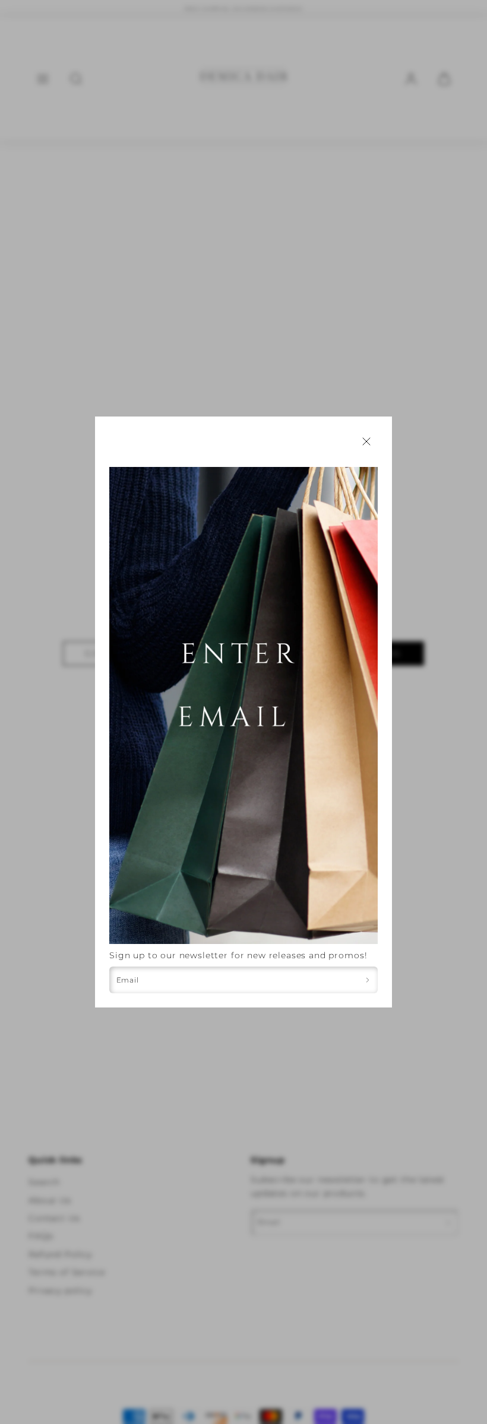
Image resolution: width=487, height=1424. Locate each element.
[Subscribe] (368, 980)
